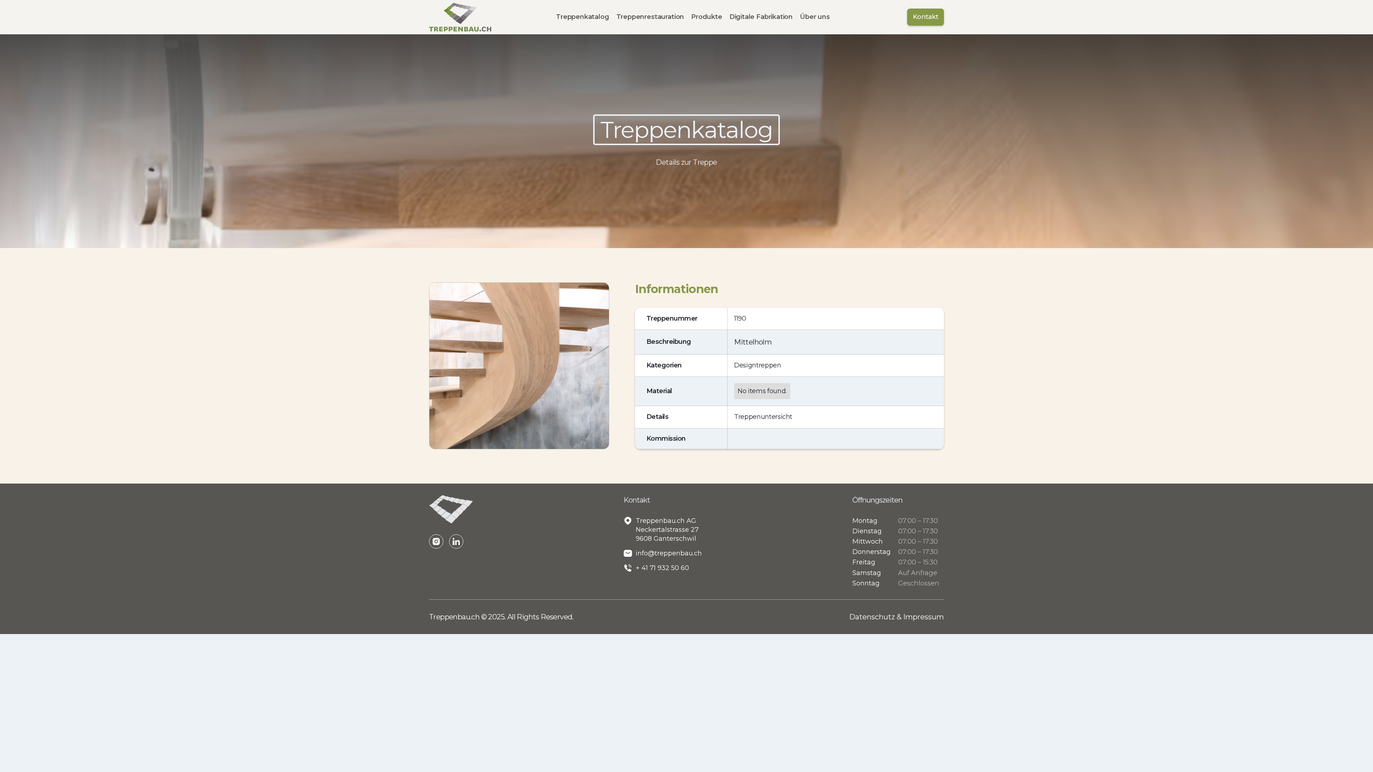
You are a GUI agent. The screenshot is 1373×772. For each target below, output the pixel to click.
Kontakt (925, 17)
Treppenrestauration (650, 17)
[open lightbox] (519, 365)
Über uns (815, 17)
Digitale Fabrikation (761, 17)
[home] (460, 17)
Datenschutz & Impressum (896, 617)
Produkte (706, 17)
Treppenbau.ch (455, 617)
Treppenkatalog (582, 17)
